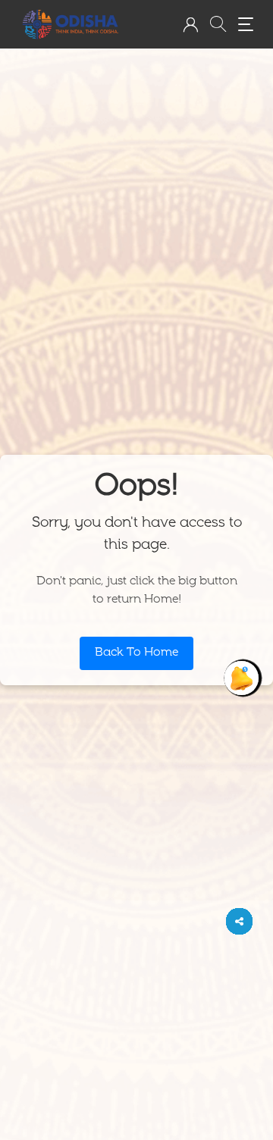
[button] (190, 24)
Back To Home (136, 653)
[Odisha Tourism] (70, 25)
